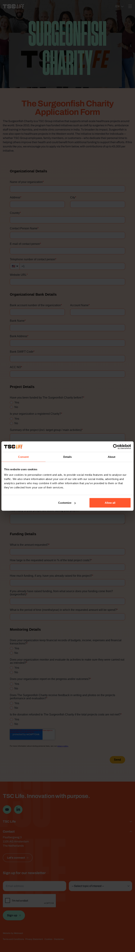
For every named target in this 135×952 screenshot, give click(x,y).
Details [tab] (67, 456)
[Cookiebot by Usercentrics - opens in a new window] (115, 446)
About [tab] (111, 456)
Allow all (110, 502)
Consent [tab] (23, 456)
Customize (64, 502)
